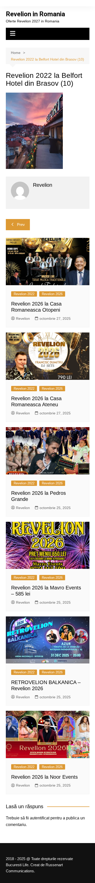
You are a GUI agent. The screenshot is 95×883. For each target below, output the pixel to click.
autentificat (39, 818)
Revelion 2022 (24, 294)
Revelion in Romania (35, 14)
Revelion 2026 (52, 294)
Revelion (23, 318)
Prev (21, 224)
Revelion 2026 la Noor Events (44, 777)
